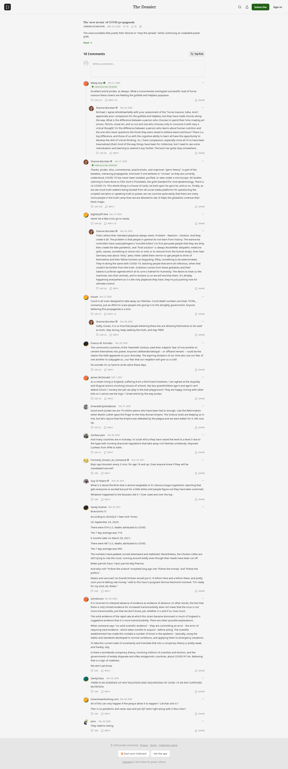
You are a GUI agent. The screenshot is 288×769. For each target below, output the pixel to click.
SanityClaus (97, 678)
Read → (87, 42)
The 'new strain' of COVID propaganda (108, 22)
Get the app (160, 753)
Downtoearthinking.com (105, 699)
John (93, 721)
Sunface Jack (98, 435)
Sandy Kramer (99, 507)
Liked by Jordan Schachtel (105, 86)
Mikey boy (97, 82)
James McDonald (100, 377)
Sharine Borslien (105, 107)
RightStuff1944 (99, 214)
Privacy (144, 745)
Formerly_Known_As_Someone (108, 460)
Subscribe (260, 7)
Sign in (277, 7)
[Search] (239, 7)
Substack (127, 761)
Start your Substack (135, 753)
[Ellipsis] (203, 82)
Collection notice (168, 745)
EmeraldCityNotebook (103, 406)
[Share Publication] (247, 7)
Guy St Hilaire (98, 480)
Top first (198, 53)
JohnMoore (97, 598)
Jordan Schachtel (94, 26)
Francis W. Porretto (101, 343)
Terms (153, 745)
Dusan (94, 296)
